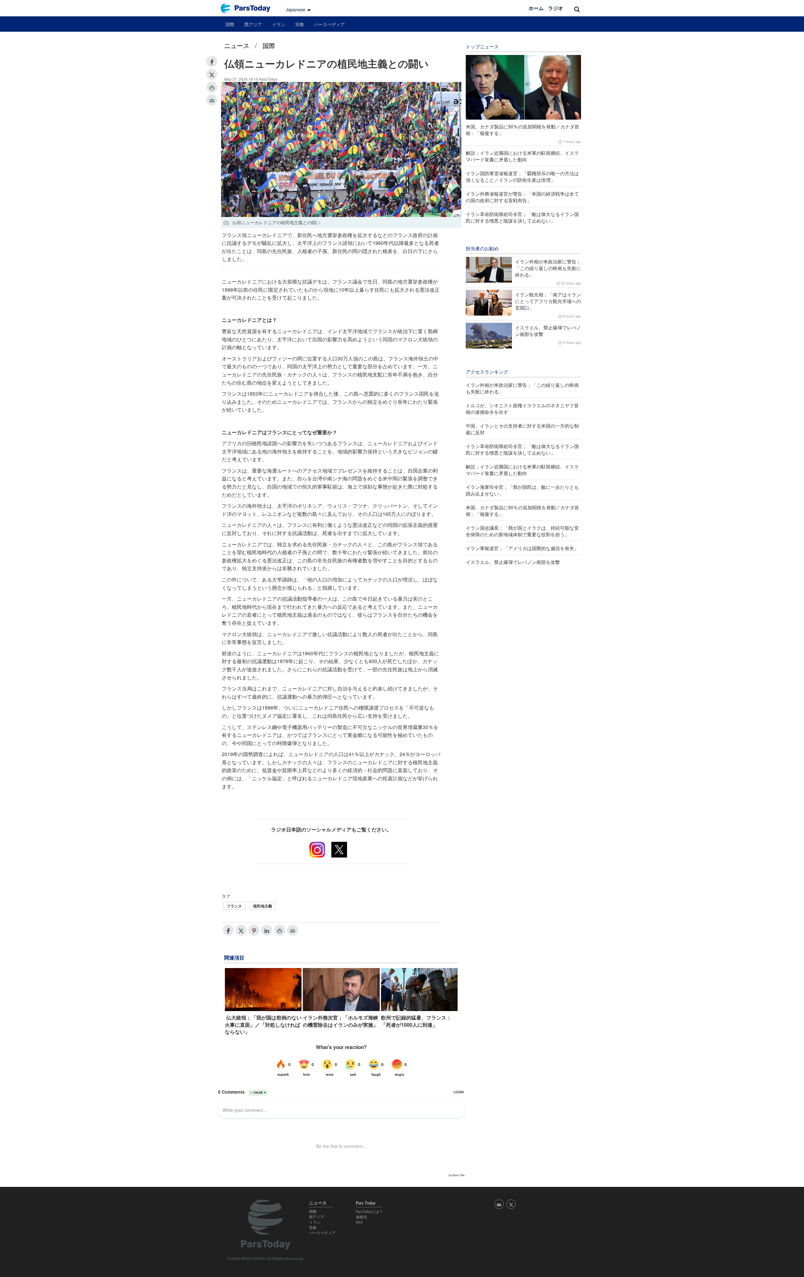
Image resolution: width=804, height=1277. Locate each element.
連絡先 (361, 1217)
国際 (229, 24)
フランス (234, 906)
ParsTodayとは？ (369, 1211)
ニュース (236, 45)
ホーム (536, 8)
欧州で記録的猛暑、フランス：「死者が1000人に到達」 (416, 1021)
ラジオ (555, 8)
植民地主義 (262, 906)
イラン (278, 24)
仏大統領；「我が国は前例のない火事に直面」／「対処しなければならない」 (263, 1024)
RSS (359, 1222)
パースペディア (329, 24)
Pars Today (248, 8)
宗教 (299, 24)
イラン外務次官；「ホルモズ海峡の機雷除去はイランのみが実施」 (340, 1021)
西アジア (253, 24)
